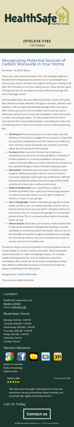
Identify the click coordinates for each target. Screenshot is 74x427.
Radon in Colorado (13, 364)
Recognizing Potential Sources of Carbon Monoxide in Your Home (33, 62)
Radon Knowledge (13, 367)
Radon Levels (11, 371)
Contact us (37, 413)
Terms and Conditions (51, 423)
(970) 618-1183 (37, 40)
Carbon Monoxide (27, 274)
